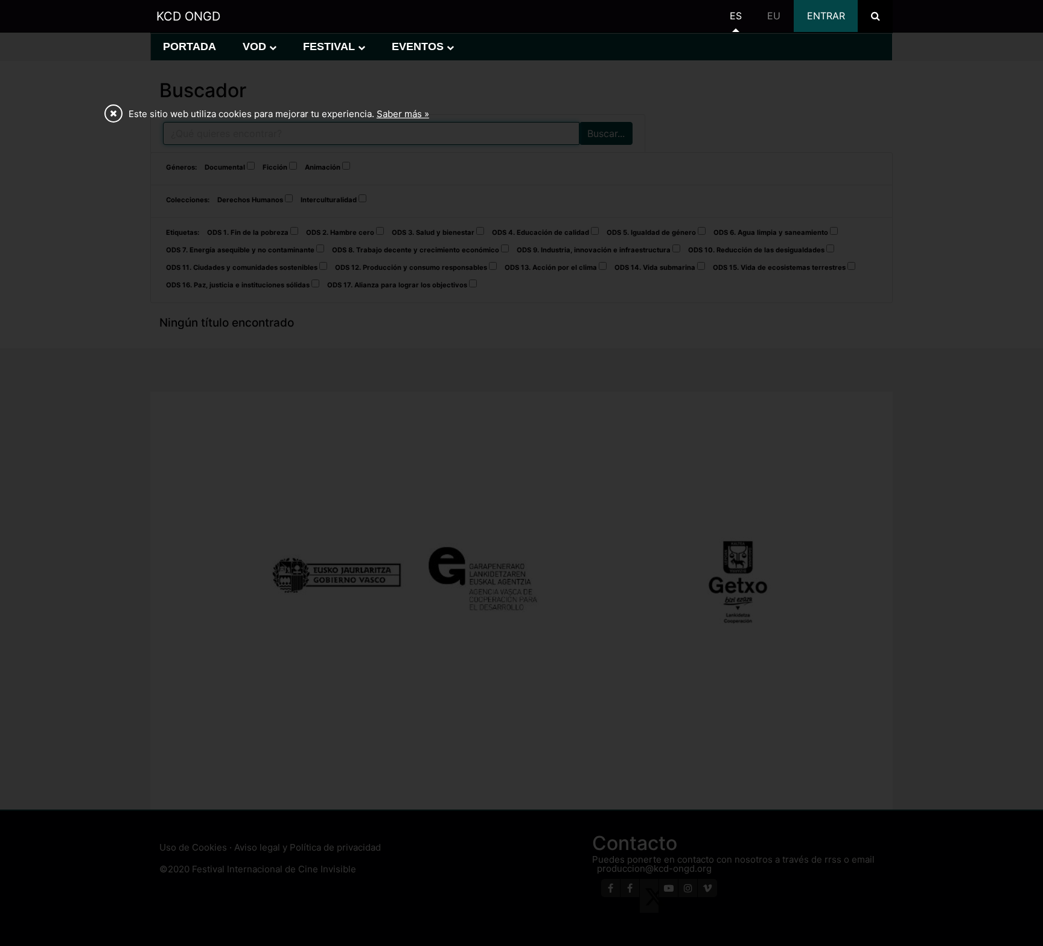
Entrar (826, 16)
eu (773, 16)
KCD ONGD (188, 16)
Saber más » (403, 114)
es (736, 16)
